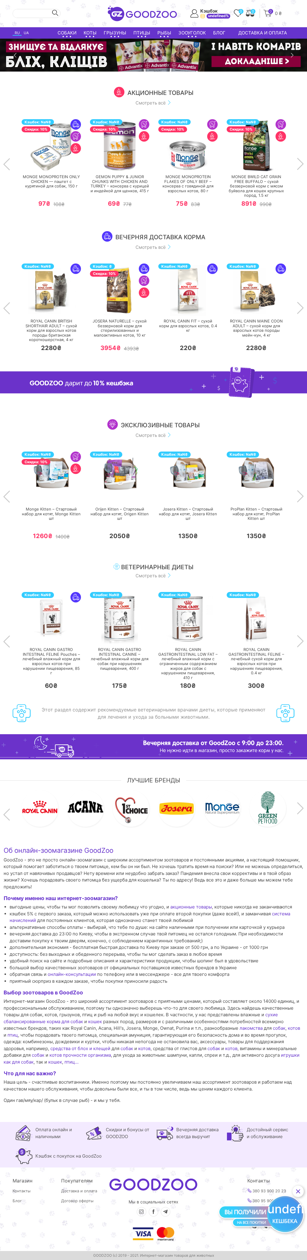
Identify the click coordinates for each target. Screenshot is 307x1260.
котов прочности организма (80, 1055)
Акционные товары (160, 92)
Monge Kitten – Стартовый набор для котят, (51, 514)
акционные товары (191, 907)
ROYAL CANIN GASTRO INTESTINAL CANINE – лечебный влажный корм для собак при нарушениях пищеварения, (119, 658)
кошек (95, 1021)
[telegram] (165, 1212)
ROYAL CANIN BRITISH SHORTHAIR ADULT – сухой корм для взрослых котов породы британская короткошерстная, (51, 330)
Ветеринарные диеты (156, 567)
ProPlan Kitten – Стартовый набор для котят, (256, 514)
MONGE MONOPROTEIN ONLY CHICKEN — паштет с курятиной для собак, (51, 181)
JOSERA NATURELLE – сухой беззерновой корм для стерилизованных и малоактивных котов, (120, 328)
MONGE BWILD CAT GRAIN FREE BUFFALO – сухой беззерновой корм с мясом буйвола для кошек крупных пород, (256, 186)
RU (17, 33)
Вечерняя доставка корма (160, 237)
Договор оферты (77, 1201)
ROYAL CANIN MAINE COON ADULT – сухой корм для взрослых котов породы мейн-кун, (256, 328)
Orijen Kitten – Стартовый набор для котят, (120, 514)
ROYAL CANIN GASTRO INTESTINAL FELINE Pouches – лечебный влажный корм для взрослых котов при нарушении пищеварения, (51, 661)
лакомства (251, 1028)
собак (279, 1028)
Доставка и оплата (262, 33)
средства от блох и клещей (80, 1048)
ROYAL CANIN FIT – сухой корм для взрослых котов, (188, 326)
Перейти (57, 163)
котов (294, 1028)
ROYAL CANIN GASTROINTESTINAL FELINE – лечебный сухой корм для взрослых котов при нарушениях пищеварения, (256, 661)
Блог (219, 33)
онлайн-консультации (72, 974)
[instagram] (141, 1212)
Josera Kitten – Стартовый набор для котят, (188, 514)
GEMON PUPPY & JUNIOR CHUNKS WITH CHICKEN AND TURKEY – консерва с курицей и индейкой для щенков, (120, 184)
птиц (12, 1035)
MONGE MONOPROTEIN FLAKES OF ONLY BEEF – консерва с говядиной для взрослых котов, (187, 184)
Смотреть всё (151, 103)
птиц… (71, 1062)
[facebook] (153, 1212)
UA (26, 33)
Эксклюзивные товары (160, 425)
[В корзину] (33, 163)
